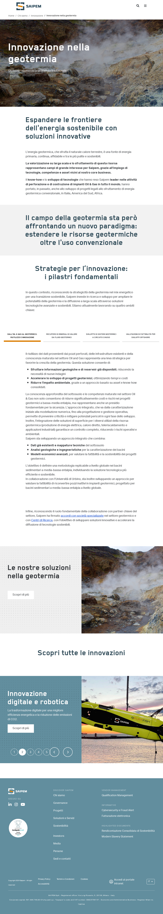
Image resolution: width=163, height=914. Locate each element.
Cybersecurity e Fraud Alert (118, 810)
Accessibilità (43, 884)
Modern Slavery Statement (117, 837)
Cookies (84, 879)
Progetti (58, 811)
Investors (58, 836)
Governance (60, 803)
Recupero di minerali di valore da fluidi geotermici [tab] (61, 336)
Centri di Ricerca (42, 521)
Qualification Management (117, 796)
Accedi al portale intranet (124, 882)
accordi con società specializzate (82, 516)
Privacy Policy (44, 879)
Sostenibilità (60, 826)
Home (11, 15)
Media (57, 844)
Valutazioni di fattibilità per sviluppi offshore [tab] (140, 336)
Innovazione (37, 15)
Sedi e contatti (62, 859)
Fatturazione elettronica (116, 816)
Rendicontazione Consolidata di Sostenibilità (128, 831)
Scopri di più (21, 595)
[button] (68, 752)
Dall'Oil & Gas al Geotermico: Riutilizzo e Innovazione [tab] (22, 336)
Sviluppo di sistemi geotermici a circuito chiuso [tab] (101, 336)
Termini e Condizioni (65, 879)
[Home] (30, 6)
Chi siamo (23, 15)
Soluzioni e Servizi (63, 818)
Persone (58, 851)
